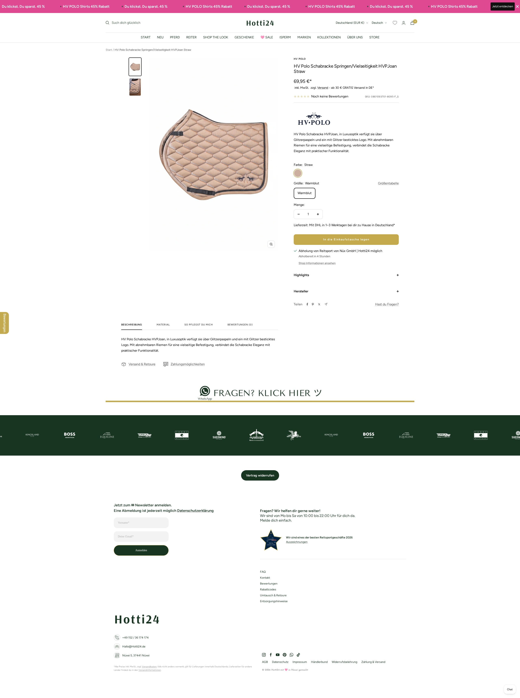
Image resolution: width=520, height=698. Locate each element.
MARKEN (304, 37)
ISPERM (285, 37)
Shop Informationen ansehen (317, 263)
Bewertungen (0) (240, 324)
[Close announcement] (517, 6)
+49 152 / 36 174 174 (135, 637)
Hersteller (301, 291)
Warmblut (305, 193)
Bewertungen (268, 583)
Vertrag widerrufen (260, 475)
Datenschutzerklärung (195, 510)
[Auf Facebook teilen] (307, 304)
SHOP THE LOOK (215, 37)
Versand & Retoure (142, 364)
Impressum (299, 662)
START (146, 37)
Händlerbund (319, 662)
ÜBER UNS (355, 37)
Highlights (301, 275)
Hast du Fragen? (387, 304)
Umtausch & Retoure (273, 595)
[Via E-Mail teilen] (326, 304)
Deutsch (377, 23)
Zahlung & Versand (373, 662)
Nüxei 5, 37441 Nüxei (136, 655)
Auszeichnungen (297, 542)
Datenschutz (280, 662)
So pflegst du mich (198, 324)
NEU (160, 37)
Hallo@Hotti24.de (133, 646)
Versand (322, 88)
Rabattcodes (268, 589)
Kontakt (265, 577)
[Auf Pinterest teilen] (313, 304)
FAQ (263, 572)
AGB (265, 662)
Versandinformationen (150, 670)
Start (109, 50)
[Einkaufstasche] (412, 23)
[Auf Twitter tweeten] (319, 304)
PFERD (175, 37)
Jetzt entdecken (502, 6)
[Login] (403, 23)
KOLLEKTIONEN (329, 37)
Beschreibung (131, 324)
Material (163, 324)
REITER (191, 37)
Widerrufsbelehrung (344, 662)
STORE (374, 37)
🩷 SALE (266, 37)
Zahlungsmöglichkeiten (188, 364)
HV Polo (300, 58)
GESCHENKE (244, 37)
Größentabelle (388, 183)
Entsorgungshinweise (274, 601)
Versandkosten (149, 666)
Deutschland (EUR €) (350, 23)
